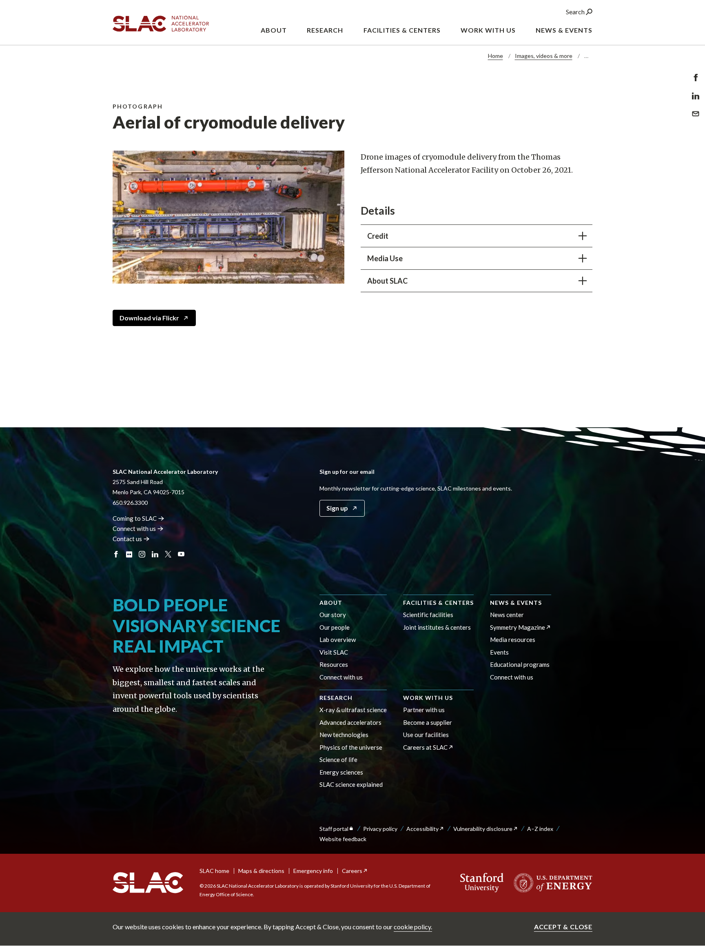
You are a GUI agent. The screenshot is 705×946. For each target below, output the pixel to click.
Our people (334, 627)
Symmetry (517, 627)
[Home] (148, 882)
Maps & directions (261, 870)
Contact (127, 538)
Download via (149, 318)
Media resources (512, 639)
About (330, 602)
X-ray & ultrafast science (353, 709)
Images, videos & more (543, 55)
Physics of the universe (350, 747)
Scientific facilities (428, 614)
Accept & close (563, 926)
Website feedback (342, 838)
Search (576, 12)
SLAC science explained (351, 784)
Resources (333, 664)
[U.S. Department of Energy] (550, 883)
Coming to (135, 518)
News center (507, 614)
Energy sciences (341, 772)
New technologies (343, 734)
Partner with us (424, 709)
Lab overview (337, 639)
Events (499, 652)
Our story (332, 614)
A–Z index (540, 828)
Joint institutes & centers (437, 627)
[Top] (686, 802)
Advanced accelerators (350, 722)
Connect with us (341, 677)
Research (335, 697)
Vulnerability (482, 828)
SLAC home (214, 870)
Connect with (134, 528)
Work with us (428, 697)
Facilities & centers (438, 602)
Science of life (338, 759)
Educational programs (520, 664)
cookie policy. (413, 926)
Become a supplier (427, 722)
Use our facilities (426, 734)
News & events (516, 602)
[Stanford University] (482, 883)
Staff (333, 828)
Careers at (425, 747)
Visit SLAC (333, 652)
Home (495, 55)
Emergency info (313, 870)
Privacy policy (380, 828)
